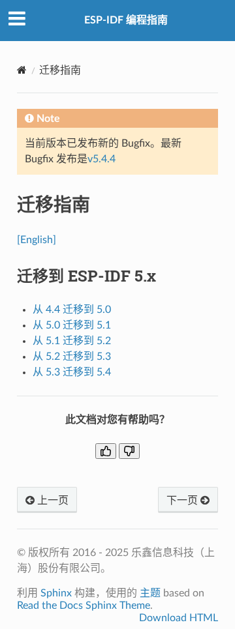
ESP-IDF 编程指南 (126, 20)
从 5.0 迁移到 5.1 (72, 325)
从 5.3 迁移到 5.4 (72, 372)
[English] (36, 240)
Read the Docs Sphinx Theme (83, 605)
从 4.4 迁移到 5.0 (72, 309)
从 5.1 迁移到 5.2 (72, 341)
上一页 (52, 500)
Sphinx (56, 593)
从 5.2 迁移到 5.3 (72, 356)
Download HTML (178, 618)
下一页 (183, 500)
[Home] (22, 70)
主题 (150, 593)
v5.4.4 (101, 159)
